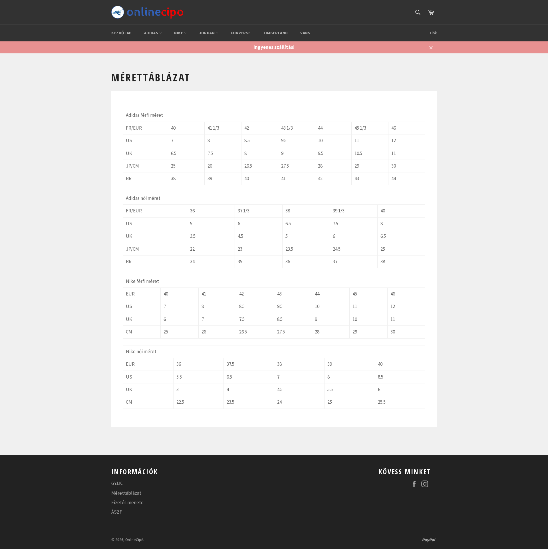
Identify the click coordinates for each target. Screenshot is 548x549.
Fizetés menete (127, 502)
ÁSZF (116, 512)
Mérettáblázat (126, 493)
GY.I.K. (117, 483)
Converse (241, 32)
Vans (305, 32)
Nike (179, 32)
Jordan (207, 32)
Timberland (275, 32)
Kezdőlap (121, 32)
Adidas (151, 32)
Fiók (433, 33)
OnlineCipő (134, 539)
